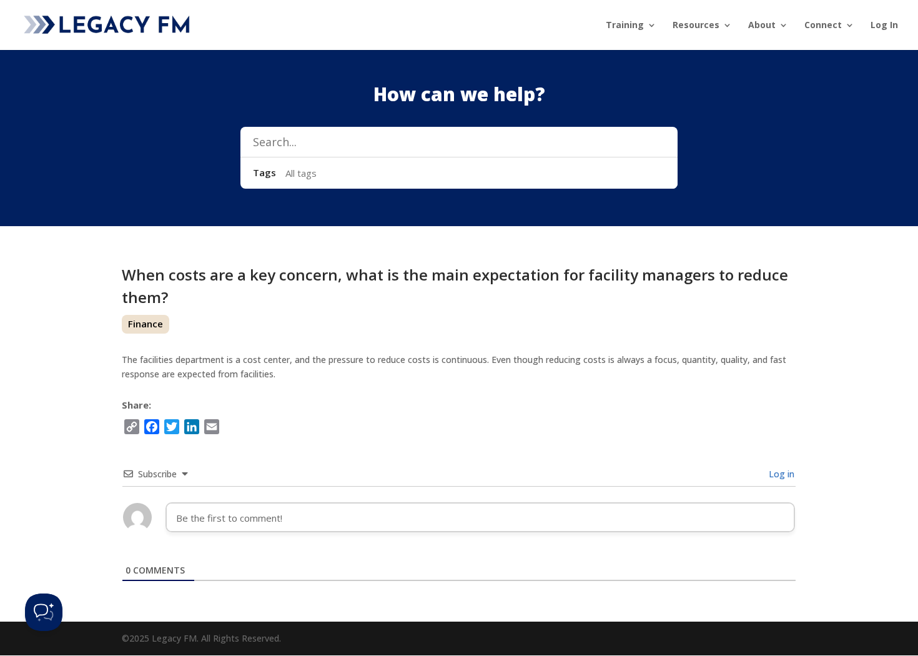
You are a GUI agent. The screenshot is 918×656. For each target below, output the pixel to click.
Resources (696, 26)
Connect (823, 26)
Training (625, 26)
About (762, 26)
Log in (780, 474)
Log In (884, 26)
